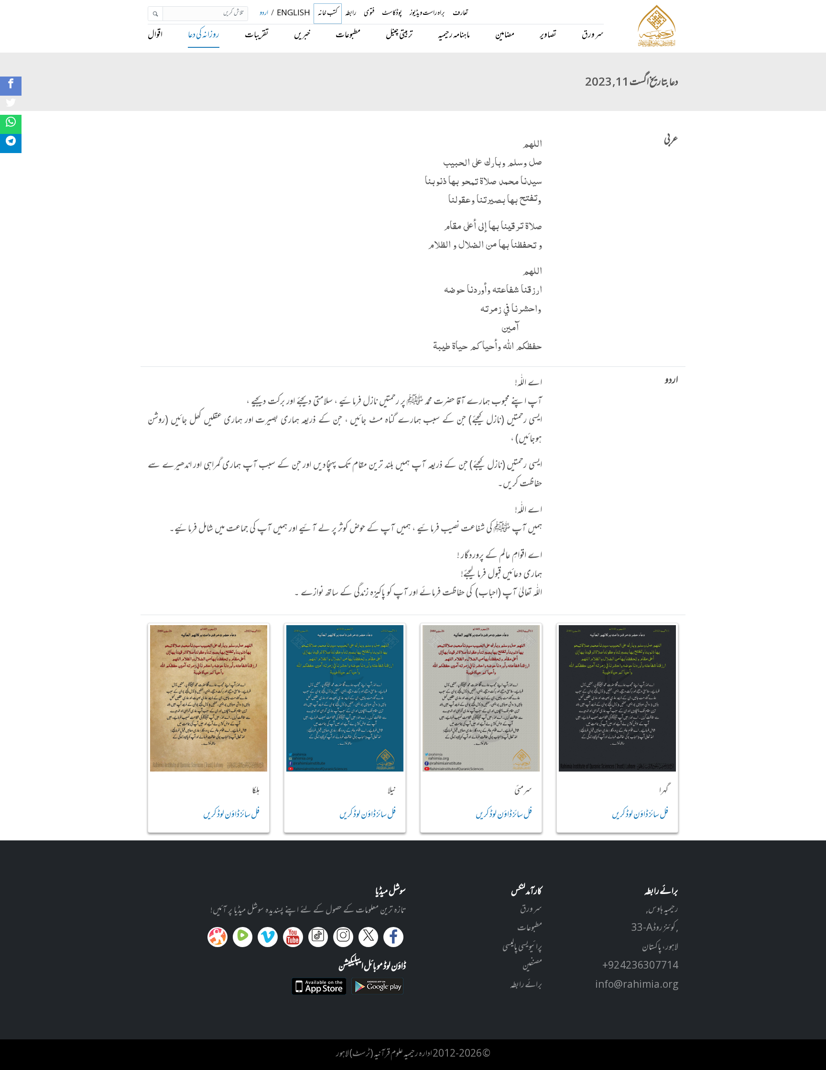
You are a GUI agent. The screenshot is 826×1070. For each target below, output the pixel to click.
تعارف (460, 14)
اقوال (155, 35)
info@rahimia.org (636, 985)
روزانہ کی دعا (203, 35)
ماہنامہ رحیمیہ (454, 35)
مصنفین (532, 966)
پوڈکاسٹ (392, 14)
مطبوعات (348, 35)
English (293, 14)
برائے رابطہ (526, 985)
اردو (264, 14)
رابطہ (350, 14)
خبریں (302, 35)
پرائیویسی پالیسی (522, 947)
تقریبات (257, 35)
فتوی (369, 14)
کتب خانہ (327, 14)
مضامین (504, 35)
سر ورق (593, 35)
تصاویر (548, 35)
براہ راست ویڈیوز (427, 14)
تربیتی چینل (399, 35)
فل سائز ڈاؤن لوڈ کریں (640, 815)
